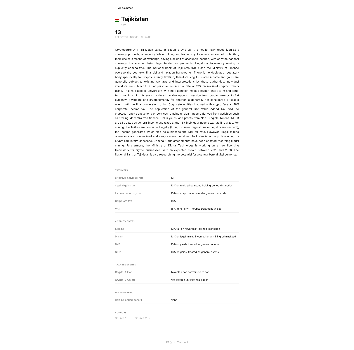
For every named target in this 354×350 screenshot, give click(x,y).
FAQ (169, 342)
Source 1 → (122, 318)
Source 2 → (142, 318)
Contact (182, 342)
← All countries (124, 7)
